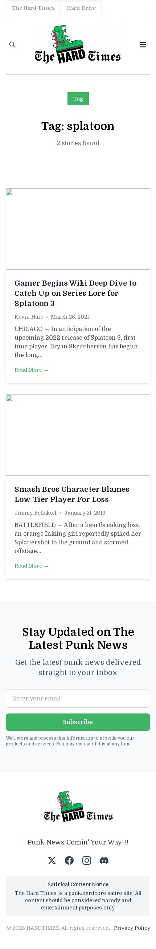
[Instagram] (86, 860)
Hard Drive (81, 8)
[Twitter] (52, 860)
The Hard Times (33, 8)
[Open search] (12, 44)
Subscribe (78, 722)
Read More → (31, 370)
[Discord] (104, 860)
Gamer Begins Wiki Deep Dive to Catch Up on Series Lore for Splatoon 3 (75, 293)
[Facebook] (69, 860)
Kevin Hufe (29, 317)
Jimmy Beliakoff (36, 513)
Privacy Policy (132, 928)
